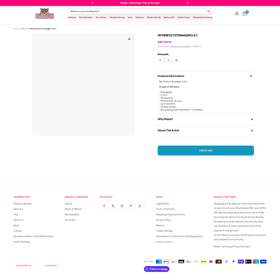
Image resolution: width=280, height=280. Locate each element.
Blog (16, 225)
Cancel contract (164, 242)
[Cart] (245, 14)
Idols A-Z (18, 209)
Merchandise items (229, 212)
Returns (160, 225)
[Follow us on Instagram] (121, 206)
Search (68, 203)
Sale (130, 17)
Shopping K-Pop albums (227, 203)
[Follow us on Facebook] (104, 206)
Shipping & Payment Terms (170, 214)
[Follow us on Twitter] (113, 206)
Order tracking (21, 242)
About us (18, 220)
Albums (72, 17)
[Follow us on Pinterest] (130, 206)
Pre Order (70, 220)
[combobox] (138, 11)
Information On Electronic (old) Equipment (179, 236)
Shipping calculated (180, 46)
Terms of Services (165, 209)
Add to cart (205, 150)
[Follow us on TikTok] (139, 206)
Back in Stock (154, 17)
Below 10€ (169, 17)
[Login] (237, 14)
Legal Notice (162, 203)
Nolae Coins (184, 17)
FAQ (16, 214)
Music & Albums (73, 209)
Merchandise (86, 17)
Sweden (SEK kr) (23, 265)
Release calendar (23, 203)
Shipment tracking (202, 17)
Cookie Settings (164, 231)
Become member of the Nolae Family (33, 236)
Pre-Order (101, 17)
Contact (18, 231)
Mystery (139, 17)
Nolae (16, 28)
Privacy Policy (163, 220)
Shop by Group (117, 17)
